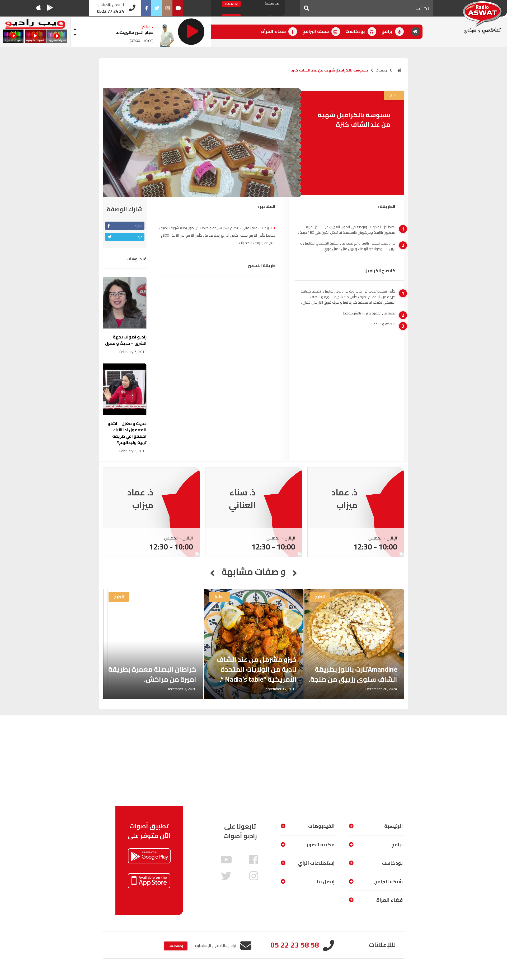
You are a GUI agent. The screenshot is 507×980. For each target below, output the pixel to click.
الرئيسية (393, 826)
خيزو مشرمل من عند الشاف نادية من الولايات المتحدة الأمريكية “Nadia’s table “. (257, 669)
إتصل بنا (326, 881)
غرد (139, 236)
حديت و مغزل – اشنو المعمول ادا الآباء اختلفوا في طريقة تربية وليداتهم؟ (127, 432)
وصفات (381, 70)
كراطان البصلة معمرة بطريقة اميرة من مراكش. (152, 674)
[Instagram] (167, 8)
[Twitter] (156, 8)
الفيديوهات (321, 826)
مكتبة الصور (321, 844)
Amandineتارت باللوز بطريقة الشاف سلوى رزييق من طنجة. (353, 674)
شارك (138, 225)
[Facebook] (146, 8)
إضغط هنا (175, 946)
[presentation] (75, 28)
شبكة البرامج (316, 31)
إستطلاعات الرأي (316, 863)
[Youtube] (177, 8)
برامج (387, 31)
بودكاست (355, 31)
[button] (306, 8)
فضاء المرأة (274, 31)
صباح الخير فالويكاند (134, 32)
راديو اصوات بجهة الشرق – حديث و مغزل (126, 340)
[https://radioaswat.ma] (399, 70)
